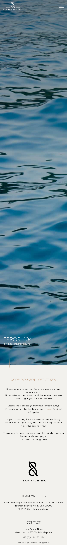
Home (49, 409)
